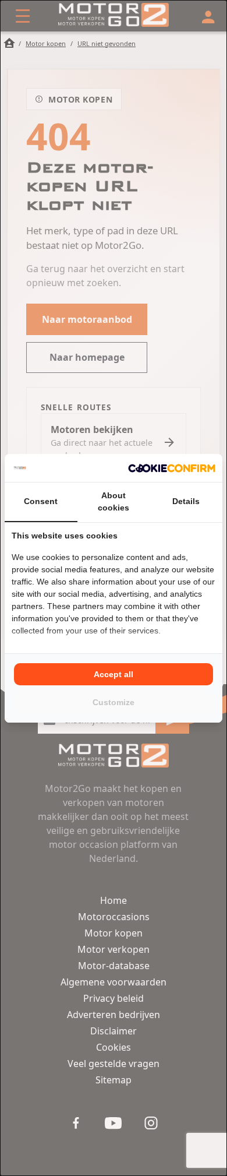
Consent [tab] (41, 501)
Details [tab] (186, 501)
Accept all (113, 674)
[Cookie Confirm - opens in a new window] (171, 468)
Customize (113, 702)
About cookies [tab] (113, 501)
